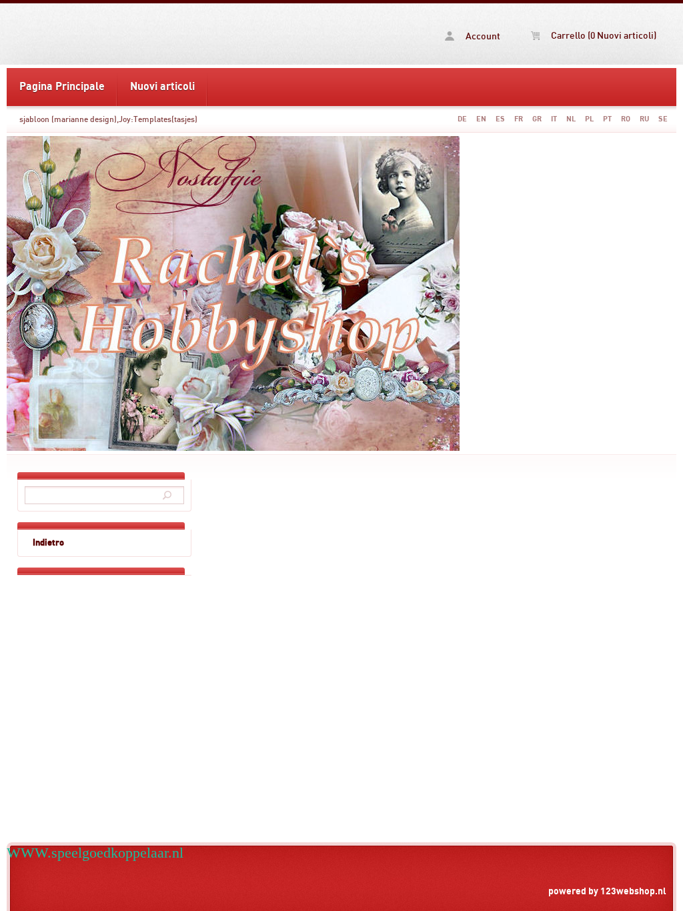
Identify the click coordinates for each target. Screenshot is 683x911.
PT (607, 119)
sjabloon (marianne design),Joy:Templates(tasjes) (108, 119)
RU (644, 119)
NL (571, 119)
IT (554, 119)
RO (625, 119)
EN (481, 119)
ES (500, 119)
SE (663, 119)
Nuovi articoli (162, 87)
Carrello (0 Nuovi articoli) (602, 36)
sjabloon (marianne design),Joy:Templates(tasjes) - (112, 34)
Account (482, 36)
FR (518, 119)
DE (462, 119)
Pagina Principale (62, 87)
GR (537, 119)
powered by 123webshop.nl (607, 891)
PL (589, 119)
